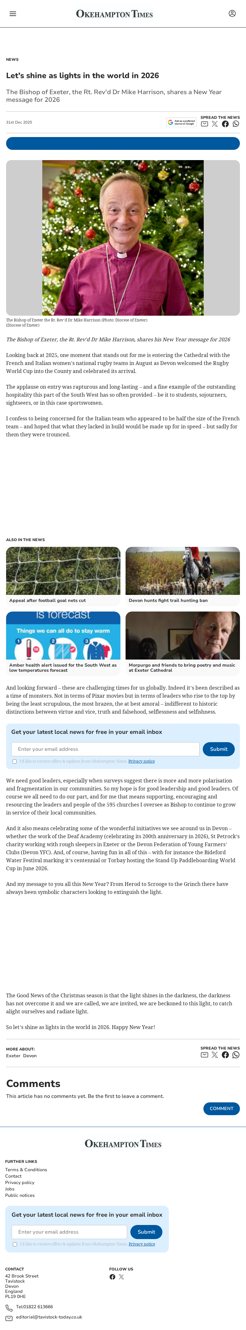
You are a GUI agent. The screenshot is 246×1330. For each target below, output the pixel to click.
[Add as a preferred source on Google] (181, 122)
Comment (222, 1109)
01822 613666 (38, 1307)
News (12, 59)
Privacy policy (19, 1183)
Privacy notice (141, 761)
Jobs (9, 1189)
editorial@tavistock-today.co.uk (49, 1317)
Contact (13, 1176)
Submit (218, 749)
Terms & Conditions (26, 1170)
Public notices (20, 1195)
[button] (12, 13)
